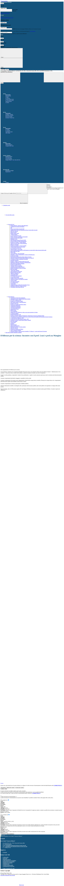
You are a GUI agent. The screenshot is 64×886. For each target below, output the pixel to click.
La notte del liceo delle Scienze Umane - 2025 (19, 319)
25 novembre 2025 (14, 274)
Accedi (2, 3)
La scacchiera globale (14, 277)
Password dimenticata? (5, 13)
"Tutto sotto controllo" (14, 270)
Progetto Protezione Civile (15, 314)
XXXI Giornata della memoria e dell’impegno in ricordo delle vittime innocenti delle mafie (28, 250)
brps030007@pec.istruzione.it (16, 846)
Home (48, 184)
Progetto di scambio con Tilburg (16, 329)
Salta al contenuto (4, 1)
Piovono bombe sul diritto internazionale (18, 241)
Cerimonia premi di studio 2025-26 (17, 267)
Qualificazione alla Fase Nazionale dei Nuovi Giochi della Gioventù (23, 230)
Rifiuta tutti (10, 787)
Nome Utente (15, 9)
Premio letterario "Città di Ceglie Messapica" (19, 225)
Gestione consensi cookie (8, 865)
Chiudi (2, 38)
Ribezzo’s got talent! (14, 244)
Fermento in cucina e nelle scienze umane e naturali (20, 320)
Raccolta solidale (13, 269)
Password (14, 10)
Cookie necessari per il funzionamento (8, 796)
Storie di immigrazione (14, 325)
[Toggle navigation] (10, 77)
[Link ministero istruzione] (6, 2)
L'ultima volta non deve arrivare (16, 278)
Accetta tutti (20, 787)
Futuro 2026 (12, 252)
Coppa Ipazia (13, 322)
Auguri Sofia (13, 283)
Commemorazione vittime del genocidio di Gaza (20, 284)
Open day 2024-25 (14, 328)
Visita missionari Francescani (16, 271)
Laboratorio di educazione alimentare (17, 297)
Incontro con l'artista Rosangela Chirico (18, 304)
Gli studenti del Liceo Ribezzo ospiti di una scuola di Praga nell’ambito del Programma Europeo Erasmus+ (31, 316)
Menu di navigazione (23, 203)
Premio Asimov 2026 (14, 233)
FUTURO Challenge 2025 (15, 300)
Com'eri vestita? (13, 280)
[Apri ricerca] (54, 77)
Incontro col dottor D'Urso (15, 264)
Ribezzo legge (13, 310)
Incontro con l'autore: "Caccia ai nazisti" (18, 245)
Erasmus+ (12, 323)
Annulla (2, 69)
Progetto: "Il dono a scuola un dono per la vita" (19, 261)
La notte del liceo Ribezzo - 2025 (17, 317)
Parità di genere (13, 324)
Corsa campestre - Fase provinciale (17, 253)
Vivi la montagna (13, 311)
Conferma (6, 69)
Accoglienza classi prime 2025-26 (17, 287)
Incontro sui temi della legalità (16, 237)
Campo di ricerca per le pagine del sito (8, 193)
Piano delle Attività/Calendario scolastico (14, 332)
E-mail (13, 28)
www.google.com (4, 800)
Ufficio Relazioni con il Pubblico (9, 860)
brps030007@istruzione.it (16, 845)
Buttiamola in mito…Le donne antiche (18, 326)
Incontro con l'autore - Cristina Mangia (18, 242)
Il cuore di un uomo (14, 255)
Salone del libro (13, 232)
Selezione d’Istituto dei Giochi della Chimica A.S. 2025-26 (22, 258)
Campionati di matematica (15, 306)
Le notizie (49, 186)
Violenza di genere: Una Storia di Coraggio (19, 279)
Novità (48, 185)
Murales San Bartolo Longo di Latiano (18, 268)
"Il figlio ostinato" (14, 234)
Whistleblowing (6, 863)
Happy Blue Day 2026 (15, 251)
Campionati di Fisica (14, 309)
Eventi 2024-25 (11, 296)
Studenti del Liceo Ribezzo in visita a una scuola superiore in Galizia (24, 312)
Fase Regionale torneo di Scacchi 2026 (18, 240)
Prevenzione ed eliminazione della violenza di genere (20, 256)
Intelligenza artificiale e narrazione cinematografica (20, 262)
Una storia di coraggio (14, 281)
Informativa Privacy (7, 859)
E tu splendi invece (14, 282)
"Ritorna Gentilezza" (14, 273)
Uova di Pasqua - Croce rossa (16, 249)
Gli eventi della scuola (10, 214)
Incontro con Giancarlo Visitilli (16, 301)
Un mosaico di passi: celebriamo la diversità (19, 259)
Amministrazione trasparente (8, 866)
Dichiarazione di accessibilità (8, 861)
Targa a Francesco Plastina (15, 330)
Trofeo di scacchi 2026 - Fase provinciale (18, 243)
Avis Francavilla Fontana (15, 307)
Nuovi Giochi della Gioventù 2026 (17, 228)
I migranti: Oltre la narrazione (16, 265)
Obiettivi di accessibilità (7, 862)
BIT (11, 227)
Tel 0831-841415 (8, 844)
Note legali (5, 858)
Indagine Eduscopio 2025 (15, 272)
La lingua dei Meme (14, 313)
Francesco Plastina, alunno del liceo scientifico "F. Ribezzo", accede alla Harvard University (28, 331)
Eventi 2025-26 (11, 224)
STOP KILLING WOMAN (16, 275)
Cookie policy (6, 857)
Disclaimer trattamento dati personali (7, 875)
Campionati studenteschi (15, 305)
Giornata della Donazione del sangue (17, 246)
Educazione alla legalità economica (17, 263)
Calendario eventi (6, 205)
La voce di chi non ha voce (15, 235)
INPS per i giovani (14, 231)
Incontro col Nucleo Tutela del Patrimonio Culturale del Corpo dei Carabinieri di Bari (27, 315)
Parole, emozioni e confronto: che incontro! (19, 236)
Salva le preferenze (10, 833)
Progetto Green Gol (14, 303)
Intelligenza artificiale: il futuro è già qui (18, 286)
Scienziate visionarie (14, 260)
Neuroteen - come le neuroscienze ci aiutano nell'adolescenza (22, 254)
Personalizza (3, 787)
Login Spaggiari (32, 31)
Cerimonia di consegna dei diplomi (17, 226)
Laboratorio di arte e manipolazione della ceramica (20, 298)
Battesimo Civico (13, 239)
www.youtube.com (4, 814)
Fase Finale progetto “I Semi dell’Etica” (18, 302)
